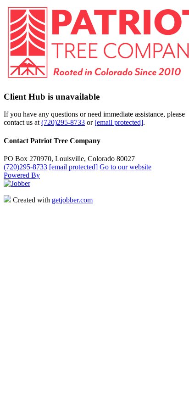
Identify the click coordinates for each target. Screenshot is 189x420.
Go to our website (125, 167)
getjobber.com (72, 200)
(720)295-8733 (63, 122)
